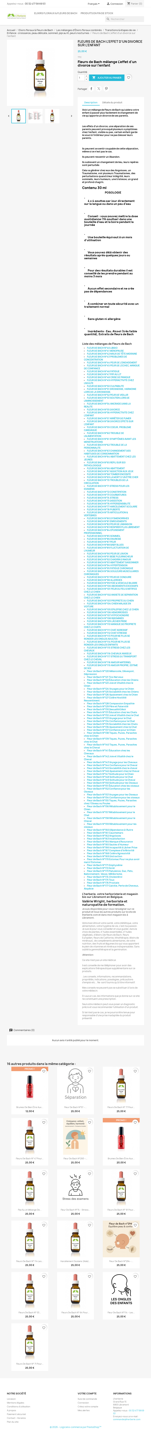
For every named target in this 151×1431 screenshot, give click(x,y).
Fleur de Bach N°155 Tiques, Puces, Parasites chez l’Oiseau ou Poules (110, 802)
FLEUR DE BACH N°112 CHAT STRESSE (107, 633)
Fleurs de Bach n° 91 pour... (121, 1209)
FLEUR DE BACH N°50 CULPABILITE (105, 386)
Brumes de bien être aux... (29, 1107)
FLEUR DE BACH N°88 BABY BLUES (105, 544)
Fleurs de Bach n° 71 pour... (29, 1363)
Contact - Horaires (16, 1418)
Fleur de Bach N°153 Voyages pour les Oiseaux (112, 794)
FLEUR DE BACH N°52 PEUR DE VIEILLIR (107, 394)
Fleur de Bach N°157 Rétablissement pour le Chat (109, 814)
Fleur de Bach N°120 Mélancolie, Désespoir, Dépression (109, 673)
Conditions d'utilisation (18, 1406)
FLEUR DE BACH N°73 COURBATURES (106, 494)
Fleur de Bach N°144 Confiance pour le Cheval (112, 765)
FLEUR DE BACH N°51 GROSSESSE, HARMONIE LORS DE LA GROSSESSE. (110, 391)
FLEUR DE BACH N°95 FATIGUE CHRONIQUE (110, 568)
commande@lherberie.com (126, 1419)
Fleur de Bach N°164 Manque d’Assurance (110, 841)
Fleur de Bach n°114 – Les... (121, 1312)
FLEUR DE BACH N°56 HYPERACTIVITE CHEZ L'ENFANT (109, 414)
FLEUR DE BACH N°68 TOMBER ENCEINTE (109, 474)
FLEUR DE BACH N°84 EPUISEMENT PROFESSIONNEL (104, 532)
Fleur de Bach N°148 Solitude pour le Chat (110, 777)
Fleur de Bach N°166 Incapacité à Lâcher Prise (112, 847)
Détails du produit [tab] (112, 102)
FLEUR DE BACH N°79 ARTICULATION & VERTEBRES (106, 514)
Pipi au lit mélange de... (30, 1209)
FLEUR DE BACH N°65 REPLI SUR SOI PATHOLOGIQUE (104, 464)
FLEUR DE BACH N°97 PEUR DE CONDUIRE (109, 577)
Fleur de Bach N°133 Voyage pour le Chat (109, 718)
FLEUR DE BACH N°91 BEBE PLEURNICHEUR (110, 556)
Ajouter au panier (106, 77)
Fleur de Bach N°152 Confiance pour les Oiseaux (107, 790)
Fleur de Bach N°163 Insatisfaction (106, 838)
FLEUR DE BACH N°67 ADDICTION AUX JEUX (110, 471)
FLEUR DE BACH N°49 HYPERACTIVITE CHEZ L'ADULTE (109, 382)
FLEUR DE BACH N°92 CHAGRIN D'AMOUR (109, 559)
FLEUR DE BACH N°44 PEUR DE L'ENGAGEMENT (112, 362)
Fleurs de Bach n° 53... (30, 1312)
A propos (11, 1410)
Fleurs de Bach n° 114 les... (29, 1261)
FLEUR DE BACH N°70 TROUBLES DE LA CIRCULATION (106, 482)
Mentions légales (15, 1402)
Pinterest (106, 89)
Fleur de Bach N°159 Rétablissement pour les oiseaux (110, 825)
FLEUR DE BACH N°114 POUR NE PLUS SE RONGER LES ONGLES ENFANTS (107, 643)
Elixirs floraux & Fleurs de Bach (55, 13)
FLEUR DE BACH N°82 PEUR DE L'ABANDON (109, 524)
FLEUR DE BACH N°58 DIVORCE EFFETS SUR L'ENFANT (108, 423)
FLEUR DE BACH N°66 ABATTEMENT (106, 468)
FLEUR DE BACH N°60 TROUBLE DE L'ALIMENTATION (104, 435)
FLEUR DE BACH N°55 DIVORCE (103, 409)
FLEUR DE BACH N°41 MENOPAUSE (105, 350)
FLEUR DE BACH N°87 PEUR (101, 541)
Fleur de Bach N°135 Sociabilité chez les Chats (112, 724)
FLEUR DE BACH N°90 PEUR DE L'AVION (107, 553)
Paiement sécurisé (16, 1414)
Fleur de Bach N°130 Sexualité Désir (106, 709)
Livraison (11, 1398)
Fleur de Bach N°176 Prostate (103, 882)
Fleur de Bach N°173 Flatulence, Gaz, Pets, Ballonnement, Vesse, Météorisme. (108, 873)
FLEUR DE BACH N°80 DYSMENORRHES (108, 518)
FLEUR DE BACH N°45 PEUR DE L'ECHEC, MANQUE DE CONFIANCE (112, 367)
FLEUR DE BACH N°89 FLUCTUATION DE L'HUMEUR (106, 549)
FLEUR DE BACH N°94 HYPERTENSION (107, 565)
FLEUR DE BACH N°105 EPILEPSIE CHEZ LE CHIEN (113, 609)
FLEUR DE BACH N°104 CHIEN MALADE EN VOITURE (107, 605)
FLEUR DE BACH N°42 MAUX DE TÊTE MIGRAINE (112, 353)
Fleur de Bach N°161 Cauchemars (105, 832)
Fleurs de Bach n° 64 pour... (75, 1312)
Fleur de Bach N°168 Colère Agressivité (108, 853)
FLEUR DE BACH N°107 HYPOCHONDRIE (108, 615)
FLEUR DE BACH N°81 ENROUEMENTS (107, 521)
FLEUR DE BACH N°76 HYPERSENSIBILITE (108, 503)
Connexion (83, 1402)
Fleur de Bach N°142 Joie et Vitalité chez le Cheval (108, 758)
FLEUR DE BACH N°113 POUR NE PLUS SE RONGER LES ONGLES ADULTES (107, 637)
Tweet (99, 89)
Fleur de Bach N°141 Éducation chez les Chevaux (107, 752)
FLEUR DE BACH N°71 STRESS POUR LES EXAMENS (106, 487)
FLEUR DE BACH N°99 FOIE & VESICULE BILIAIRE (112, 583)
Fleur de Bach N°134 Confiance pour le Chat (111, 721)
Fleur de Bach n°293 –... (75, 1158)
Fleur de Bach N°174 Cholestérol (104, 876)
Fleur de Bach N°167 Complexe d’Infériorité (110, 850)
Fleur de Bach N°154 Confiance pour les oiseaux (113, 797)
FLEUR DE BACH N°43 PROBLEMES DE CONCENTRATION (105, 358)
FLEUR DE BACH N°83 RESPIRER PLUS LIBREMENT (113, 527)
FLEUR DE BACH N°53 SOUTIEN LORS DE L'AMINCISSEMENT (106, 399)
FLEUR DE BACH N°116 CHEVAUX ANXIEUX (109, 653)
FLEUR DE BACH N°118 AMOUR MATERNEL (109, 662)
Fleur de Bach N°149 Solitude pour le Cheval (111, 779)
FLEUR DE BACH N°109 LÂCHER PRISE (107, 621)
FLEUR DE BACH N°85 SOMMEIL (103, 536)
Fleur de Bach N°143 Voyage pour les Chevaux (112, 762)
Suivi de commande (87, 1398)
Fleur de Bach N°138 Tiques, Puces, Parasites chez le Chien (110, 734)
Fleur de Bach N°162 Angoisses (104, 835)
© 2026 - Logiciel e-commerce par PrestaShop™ (75, 1427)
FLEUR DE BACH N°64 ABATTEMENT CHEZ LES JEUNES (110, 458)
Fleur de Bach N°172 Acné (101, 868)
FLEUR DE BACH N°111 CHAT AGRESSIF (107, 630)
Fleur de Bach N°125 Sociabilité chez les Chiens (113, 691)
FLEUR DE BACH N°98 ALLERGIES (104, 580)
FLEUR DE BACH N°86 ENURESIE (104, 538)
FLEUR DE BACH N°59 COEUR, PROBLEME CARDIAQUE (107, 429)
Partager (91, 89)
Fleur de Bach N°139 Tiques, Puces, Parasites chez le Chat (110, 740)
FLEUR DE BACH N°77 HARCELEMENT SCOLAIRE (112, 506)
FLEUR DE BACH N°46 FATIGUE (103, 371)
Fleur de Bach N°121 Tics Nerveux (105, 677)
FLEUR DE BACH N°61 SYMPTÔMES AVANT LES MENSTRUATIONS (110, 440)
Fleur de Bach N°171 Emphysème (104, 865)
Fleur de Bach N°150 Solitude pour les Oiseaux (112, 782)
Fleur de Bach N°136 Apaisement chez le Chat (112, 727)
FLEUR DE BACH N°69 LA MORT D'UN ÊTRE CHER (112, 477)
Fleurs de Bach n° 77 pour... (121, 1107)
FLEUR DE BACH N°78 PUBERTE (103, 509)
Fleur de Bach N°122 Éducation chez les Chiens (112, 680)
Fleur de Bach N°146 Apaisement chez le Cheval (113, 771)
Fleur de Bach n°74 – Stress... (75, 1209)
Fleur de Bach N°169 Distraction (104, 856)
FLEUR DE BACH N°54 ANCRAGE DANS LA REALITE (107, 405)
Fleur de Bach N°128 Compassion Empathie (110, 703)
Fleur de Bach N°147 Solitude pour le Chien (110, 774)
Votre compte (87, 1393)
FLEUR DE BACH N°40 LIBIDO (102, 347)
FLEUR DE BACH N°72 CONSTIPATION (106, 491)
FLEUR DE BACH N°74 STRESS (102, 497)
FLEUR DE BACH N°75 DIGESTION (104, 500)
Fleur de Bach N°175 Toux (100, 879)
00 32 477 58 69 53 (35, 3)
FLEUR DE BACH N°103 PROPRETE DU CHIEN (110, 600)
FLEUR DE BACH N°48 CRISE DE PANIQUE (108, 377)
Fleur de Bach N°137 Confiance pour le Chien (111, 730)
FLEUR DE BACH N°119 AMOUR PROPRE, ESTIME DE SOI (111, 667)
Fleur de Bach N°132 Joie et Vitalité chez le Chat (113, 715)
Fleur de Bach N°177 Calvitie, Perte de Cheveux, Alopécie (111, 887)
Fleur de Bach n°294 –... (121, 1261)
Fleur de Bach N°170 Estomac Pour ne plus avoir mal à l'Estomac (112, 861)
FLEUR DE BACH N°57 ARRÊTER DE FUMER (109, 418)
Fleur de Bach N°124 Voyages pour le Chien (110, 688)
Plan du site (13, 1421)
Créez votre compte (88, 1406)
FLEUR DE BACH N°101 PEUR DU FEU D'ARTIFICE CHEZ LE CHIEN (110, 590)
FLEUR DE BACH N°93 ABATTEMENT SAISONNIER (112, 562)
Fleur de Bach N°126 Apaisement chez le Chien (112, 694)
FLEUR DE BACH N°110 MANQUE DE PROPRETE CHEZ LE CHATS (110, 626)
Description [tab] (90, 102)
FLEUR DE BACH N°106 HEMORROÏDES (107, 612)
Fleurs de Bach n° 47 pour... (30, 1158)
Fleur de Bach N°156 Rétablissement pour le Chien (109, 808)
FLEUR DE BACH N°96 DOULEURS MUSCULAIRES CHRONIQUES (111, 573)
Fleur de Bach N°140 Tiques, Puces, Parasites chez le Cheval (110, 746)
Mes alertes (84, 1410)
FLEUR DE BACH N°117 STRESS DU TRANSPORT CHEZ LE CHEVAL (110, 658)
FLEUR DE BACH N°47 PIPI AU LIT (104, 374)
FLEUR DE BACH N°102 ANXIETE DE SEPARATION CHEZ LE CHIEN (111, 596)
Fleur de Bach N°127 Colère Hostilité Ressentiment (105, 699)
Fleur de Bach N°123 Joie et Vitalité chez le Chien (108, 684)
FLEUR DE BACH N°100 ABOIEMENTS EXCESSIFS (112, 586)
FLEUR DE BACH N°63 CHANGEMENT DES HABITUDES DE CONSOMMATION (107, 452)
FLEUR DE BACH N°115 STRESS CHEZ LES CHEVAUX (107, 649)
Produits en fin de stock (97, 13)
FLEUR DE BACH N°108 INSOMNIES (105, 618)
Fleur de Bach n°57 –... (75, 1107)
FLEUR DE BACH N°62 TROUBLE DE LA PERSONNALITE (105, 446)
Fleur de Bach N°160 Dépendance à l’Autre (110, 829)
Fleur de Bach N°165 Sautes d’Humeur (108, 844)
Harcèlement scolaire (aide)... (75, 1261)
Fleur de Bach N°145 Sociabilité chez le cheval (112, 768)
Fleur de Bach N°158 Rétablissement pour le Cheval (109, 820)
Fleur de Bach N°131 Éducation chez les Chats (112, 712)
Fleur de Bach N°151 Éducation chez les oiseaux (113, 785)
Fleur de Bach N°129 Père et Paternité (107, 706)
